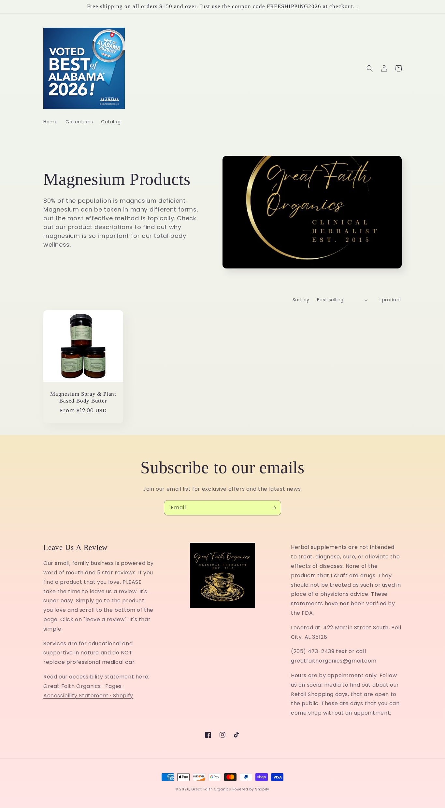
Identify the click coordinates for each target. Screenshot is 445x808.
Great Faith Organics (211, 789)
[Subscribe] (273, 507)
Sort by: (301, 299)
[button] (370, 68)
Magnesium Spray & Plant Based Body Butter (83, 397)
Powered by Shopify (250, 789)
